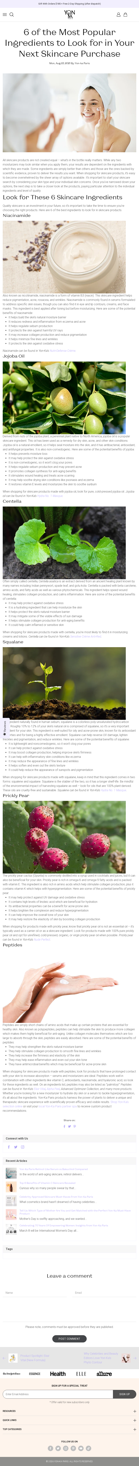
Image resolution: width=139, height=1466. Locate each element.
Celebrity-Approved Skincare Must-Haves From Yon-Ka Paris (56, 1196)
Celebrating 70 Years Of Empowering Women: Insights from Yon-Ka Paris (64, 1225)
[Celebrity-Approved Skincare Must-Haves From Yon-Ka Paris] (11, 1200)
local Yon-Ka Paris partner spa (58, 1106)
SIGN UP (124, 1394)
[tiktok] (88, 1448)
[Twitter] (15, 1147)
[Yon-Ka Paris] (69, 14)
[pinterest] (73, 1448)
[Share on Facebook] (64, 1126)
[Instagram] (22, 1147)
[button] (5, 15)
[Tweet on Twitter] (69, 1126)
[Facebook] (8, 1147)
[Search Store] (12, 15)
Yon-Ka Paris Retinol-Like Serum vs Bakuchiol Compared (54, 1169)
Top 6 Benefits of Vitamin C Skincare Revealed (47, 1182)
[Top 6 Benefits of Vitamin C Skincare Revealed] (11, 1186)
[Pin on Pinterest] (74, 1126)
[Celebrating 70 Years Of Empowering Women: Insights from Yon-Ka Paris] (11, 1229)
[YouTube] (81, 1448)
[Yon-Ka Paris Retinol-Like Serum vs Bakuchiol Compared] (11, 1173)
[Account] (119, 15)
